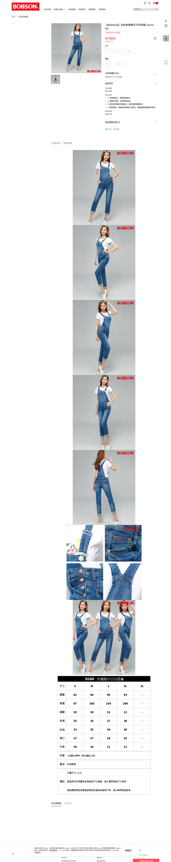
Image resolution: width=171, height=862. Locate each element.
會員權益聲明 (101, 861)
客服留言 (100, 858)
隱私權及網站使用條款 (68, 861)
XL (129, 51)
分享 (109, 129)
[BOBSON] (25, 6)
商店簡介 (64, 858)
